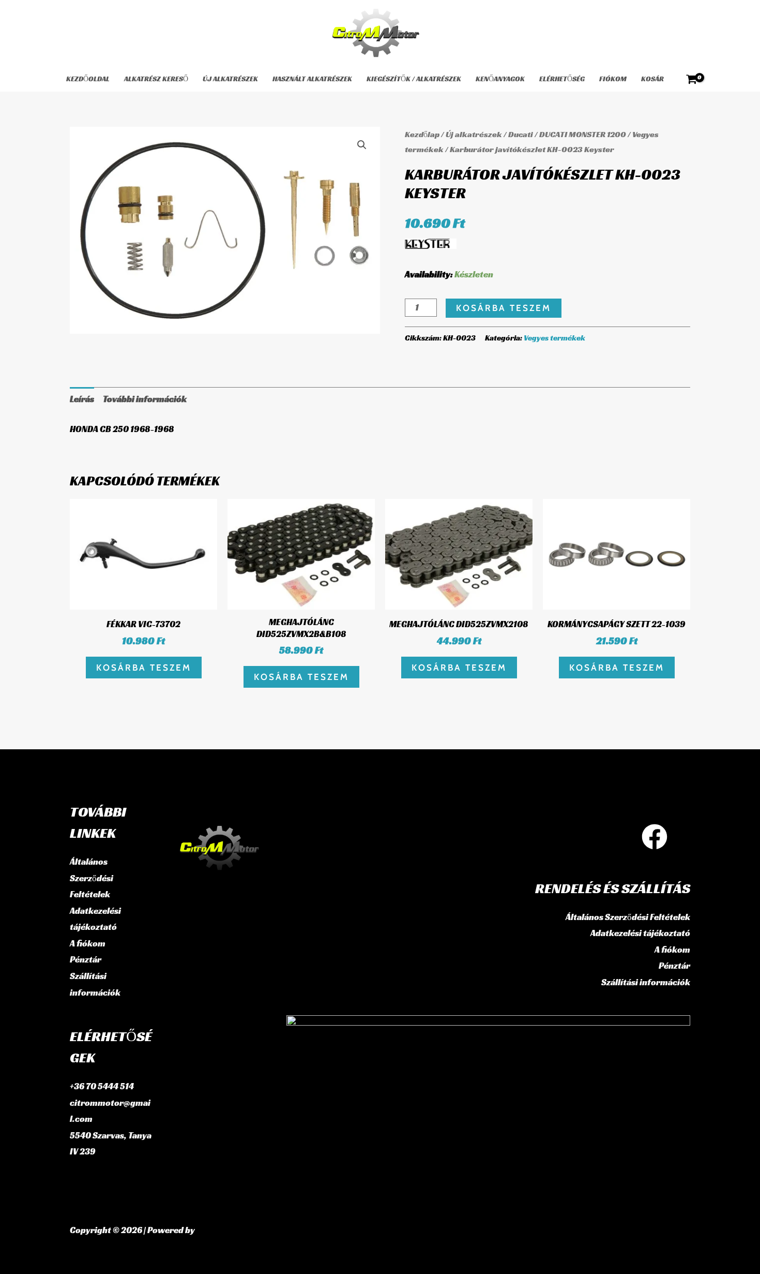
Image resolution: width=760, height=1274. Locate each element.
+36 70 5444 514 (102, 1086)
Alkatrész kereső (156, 78)
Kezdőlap (422, 134)
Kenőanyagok (500, 78)
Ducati (520, 134)
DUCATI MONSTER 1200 (582, 134)
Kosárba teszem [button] (143, 667)
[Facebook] (654, 836)
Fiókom (613, 78)
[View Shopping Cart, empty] (691, 79)
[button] (362, 145)
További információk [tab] (145, 399)
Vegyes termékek (554, 338)
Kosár (652, 78)
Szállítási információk (645, 982)
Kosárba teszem (503, 308)
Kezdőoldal (88, 78)
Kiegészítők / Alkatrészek (414, 78)
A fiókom (87, 943)
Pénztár (85, 959)
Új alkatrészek (230, 78)
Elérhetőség (562, 78)
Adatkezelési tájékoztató (640, 933)
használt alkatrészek (312, 78)
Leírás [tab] (82, 399)
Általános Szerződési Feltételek (91, 878)
